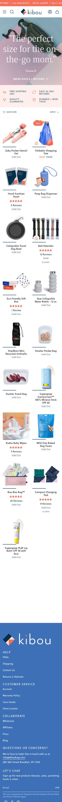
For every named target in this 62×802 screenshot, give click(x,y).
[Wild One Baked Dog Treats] (45, 426)
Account (7, 689)
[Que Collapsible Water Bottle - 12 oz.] (45, 281)
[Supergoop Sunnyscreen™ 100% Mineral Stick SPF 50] (45, 376)
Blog (5, 740)
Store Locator (10, 708)
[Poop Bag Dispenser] (45, 176)
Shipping (8, 663)
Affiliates (8, 727)
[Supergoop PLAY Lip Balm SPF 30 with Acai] (16, 530)
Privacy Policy (53, 794)
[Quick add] (36, 143)
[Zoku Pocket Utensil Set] (16, 133)
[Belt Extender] (45, 228)
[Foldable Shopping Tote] (45, 133)
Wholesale (8, 721)
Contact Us (9, 670)
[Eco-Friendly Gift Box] (16, 281)
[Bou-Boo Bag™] (16, 475)
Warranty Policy (11, 695)
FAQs (6, 657)
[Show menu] (4, 12)
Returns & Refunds (13, 676)
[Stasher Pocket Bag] (45, 333)
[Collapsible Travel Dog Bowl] (16, 228)
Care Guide (9, 702)
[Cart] (57, 12)
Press (5, 734)
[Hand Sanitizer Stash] (16, 176)
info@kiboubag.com (14, 757)
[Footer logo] (27, 640)
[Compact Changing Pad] (45, 475)
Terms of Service (13, 796)
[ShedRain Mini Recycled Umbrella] (16, 333)
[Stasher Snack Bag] (16, 376)
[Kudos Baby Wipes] (16, 426)
